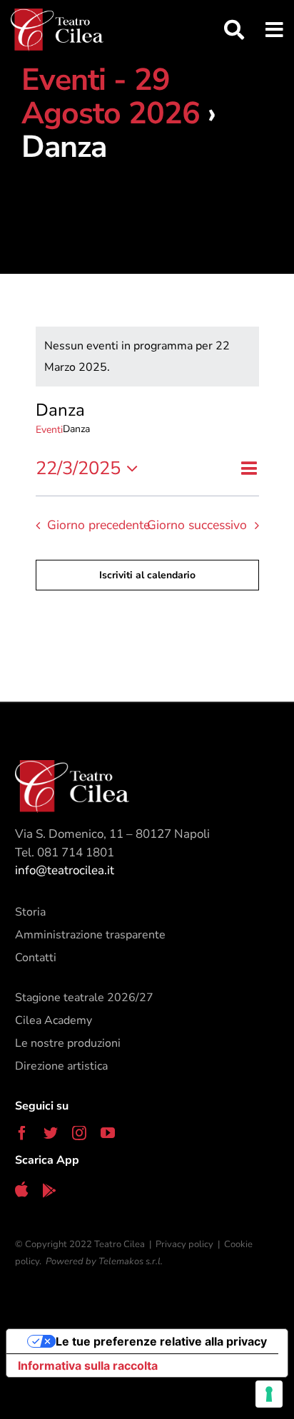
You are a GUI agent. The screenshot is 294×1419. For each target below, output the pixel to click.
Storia (30, 912)
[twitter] (51, 1133)
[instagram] (79, 1133)
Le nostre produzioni (68, 1043)
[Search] (223, 30)
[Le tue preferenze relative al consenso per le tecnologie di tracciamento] (269, 1394)
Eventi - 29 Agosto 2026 (110, 96)
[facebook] (22, 1133)
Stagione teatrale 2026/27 (84, 997)
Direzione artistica (61, 1066)
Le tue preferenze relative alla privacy (161, 1341)
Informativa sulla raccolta (88, 1365)
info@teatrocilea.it (64, 870)
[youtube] (108, 1133)
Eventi (49, 429)
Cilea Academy (53, 1020)
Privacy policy (184, 1244)
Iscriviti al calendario (147, 575)
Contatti (35, 957)
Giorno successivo (197, 524)
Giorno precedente (98, 524)
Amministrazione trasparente (90, 935)
